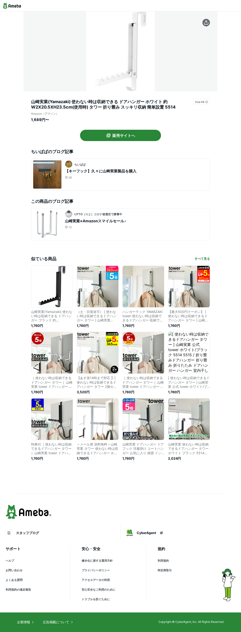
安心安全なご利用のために (99, 589)
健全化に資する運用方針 (97, 560)
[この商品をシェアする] (206, 22)
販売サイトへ (123, 135)
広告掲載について (56, 622)
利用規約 (163, 560)
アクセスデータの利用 (96, 580)
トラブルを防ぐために (96, 599)
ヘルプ (10, 560)
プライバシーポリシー (96, 570)
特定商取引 (165, 570)
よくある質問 (14, 580)
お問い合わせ (14, 570)
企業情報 (23, 622)
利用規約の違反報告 (18, 589)
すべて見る (202, 258)
